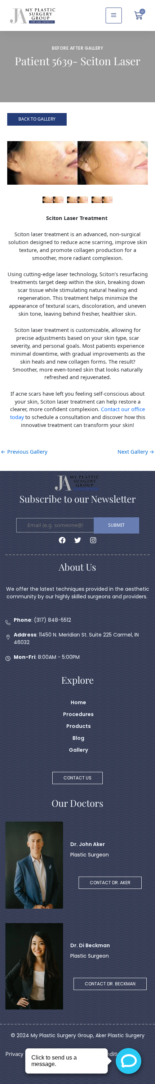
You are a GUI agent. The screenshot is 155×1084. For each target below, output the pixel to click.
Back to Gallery (37, 119)
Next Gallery (136, 451)
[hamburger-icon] (114, 15)
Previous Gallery (24, 451)
